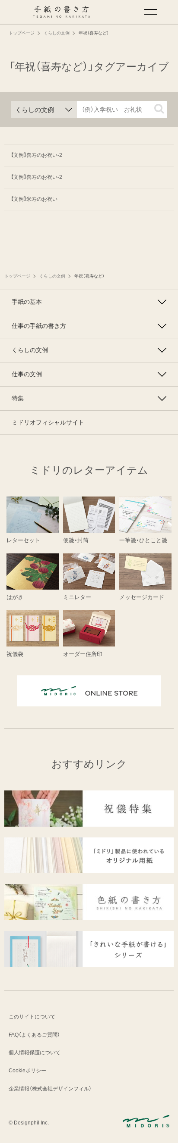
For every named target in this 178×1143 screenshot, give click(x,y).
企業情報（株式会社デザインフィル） (50, 1089)
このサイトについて (32, 1017)
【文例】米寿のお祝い (34, 199)
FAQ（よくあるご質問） (34, 1035)
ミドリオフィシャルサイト (48, 422)
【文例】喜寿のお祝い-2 (36, 155)
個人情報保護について (34, 1052)
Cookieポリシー (27, 1071)
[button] (159, 109)
